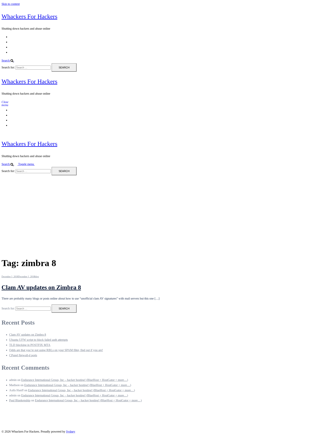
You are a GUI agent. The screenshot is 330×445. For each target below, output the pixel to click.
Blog (12, 52)
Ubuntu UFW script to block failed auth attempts (38, 339)
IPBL (12, 47)
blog (37, 276)
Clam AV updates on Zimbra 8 (41, 287)
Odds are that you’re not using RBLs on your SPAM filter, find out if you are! (56, 350)
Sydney (70, 431)
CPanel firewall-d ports (23, 355)
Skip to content (11, 4)
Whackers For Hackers (29, 16)
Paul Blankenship (19, 400)
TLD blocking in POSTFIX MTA (29, 345)
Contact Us (16, 42)
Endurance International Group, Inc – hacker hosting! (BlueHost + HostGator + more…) (74, 380)
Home (13, 36)
